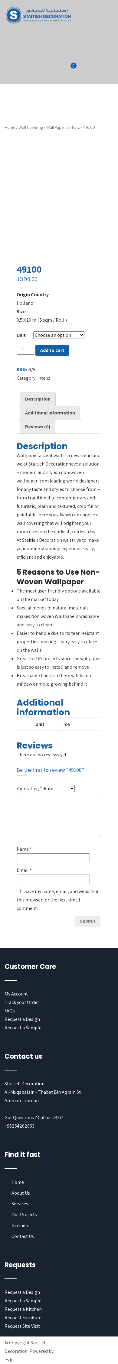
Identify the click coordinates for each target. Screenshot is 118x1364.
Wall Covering (30, 127)
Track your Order (22, 1002)
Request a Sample (23, 1028)
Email (24, 870)
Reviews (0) (37, 427)
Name (24, 849)
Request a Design (22, 1019)
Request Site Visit (22, 1326)
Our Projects (24, 1214)
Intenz (74, 127)
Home (10, 127)
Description (38, 399)
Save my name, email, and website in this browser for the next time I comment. (58, 899)
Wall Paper (55, 127)
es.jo (9, 1359)
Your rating (29, 788)
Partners (20, 1225)
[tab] (38, 399)
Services (19, 1203)
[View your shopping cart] (69, 69)
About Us (20, 1193)
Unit (21, 335)
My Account (16, 994)
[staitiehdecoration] (38, 15)
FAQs (10, 1011)
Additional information (50, 413)
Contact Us (22, 1236)
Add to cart (52, 350)
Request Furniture (23, 1317)
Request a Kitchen (23, 1309)
